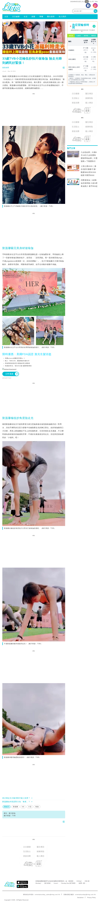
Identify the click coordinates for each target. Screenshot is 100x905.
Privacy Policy (91, 897)
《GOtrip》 (79, 881)
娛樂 (33, 17)
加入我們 (62, 17)
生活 (25, 17)
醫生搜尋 (51, 17)
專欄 (41, 17)
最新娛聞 (5, 67)
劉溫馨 (15, 806)
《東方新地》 (47, 883)
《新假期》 (70, 881)
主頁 (6, 17)
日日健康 (16, 17)
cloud (4, 71)
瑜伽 (37, 806)
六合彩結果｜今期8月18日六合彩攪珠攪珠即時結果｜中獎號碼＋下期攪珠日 (89, 156)
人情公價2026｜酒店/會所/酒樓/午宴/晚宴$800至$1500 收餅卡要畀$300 (88, 170)
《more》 (56, 883)
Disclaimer (80, 897)
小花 (29, 806)
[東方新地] (26, 7)
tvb (23, 806)
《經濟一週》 (82, 883)
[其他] (63, 68)
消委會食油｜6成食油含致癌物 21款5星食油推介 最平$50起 (89, 183)
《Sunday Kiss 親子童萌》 (68, 883)
